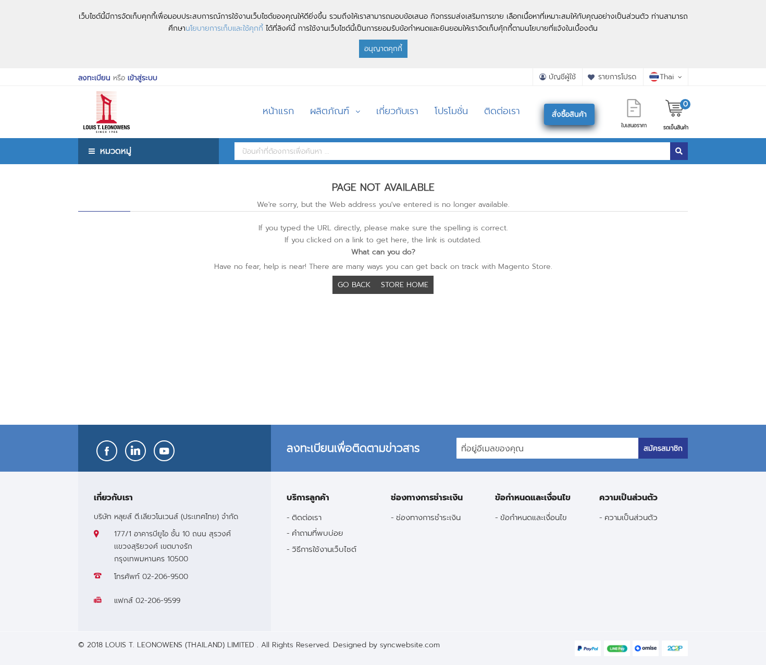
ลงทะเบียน (94, 77)
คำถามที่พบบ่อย (317, 533)
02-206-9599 (157, 600)
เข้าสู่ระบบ (142, 77)
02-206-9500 (165, 576)
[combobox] (452, 151)
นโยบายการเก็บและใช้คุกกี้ (224, 28)
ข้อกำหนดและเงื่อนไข (533, 517)
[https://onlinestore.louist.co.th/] (106, 99)
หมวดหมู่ (115, 150)
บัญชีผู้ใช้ (562, 76)
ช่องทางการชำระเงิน (428, 517)
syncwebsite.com (410, 644)
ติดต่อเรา (307, 517)
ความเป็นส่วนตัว (631, 517)
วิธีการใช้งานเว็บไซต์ (324, 549)
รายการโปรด (617, 76)
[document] (383, 34)
